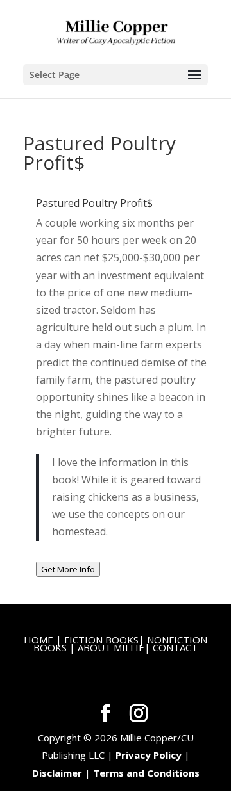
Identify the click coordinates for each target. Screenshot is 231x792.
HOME (38, 639)
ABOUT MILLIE (111, 647)
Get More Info (68, 569)
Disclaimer (57, 772)
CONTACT (175, 647)
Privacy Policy (149, 754)
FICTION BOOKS (101, 639)
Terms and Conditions (146, 772)
